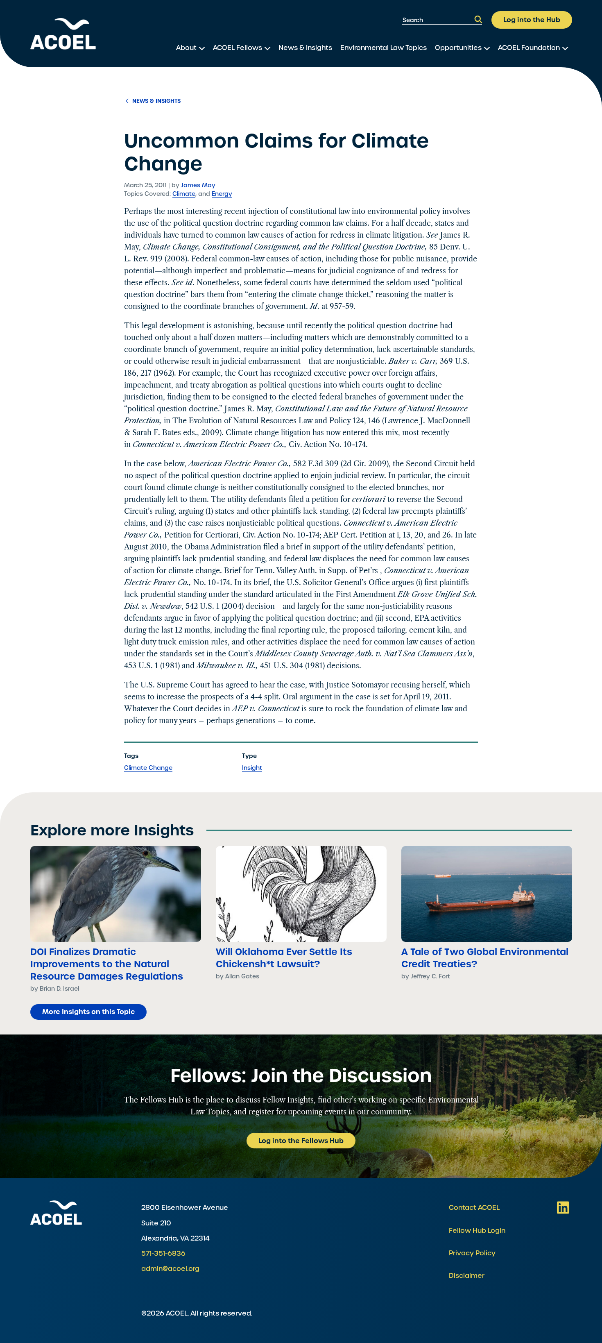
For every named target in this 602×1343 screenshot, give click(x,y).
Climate (183, 193)
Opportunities (458, 47)
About (186, 47)
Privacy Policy (472, 1253)
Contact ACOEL (474, 1207)
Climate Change (148, 767)
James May (198, 185)
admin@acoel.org (170, 1268)
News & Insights (305, 47)
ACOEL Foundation (529, 47)
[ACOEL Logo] (56, 1212)
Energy (222, 193)
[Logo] (63, 34)
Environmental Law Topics (383, 47)
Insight (252, 767)
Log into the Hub (531, 19)
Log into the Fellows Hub (301, 1140)
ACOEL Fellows (237, 47)
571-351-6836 (163, 1253)
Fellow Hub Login (477, 1230)
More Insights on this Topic (88, 1011)
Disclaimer (466, 1275)
